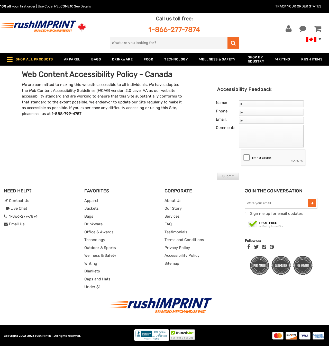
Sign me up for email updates (276, 213)
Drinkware (93, 224)
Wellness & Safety (100, 255)
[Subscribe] (312, 203)
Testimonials (175, 232)
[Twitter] (256, 247)
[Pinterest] (272, 247)
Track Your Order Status (298, 6)
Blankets (92, 271)
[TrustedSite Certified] (265, 224)
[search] (233, 43)
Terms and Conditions (184, 239)
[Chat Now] (302, 29)
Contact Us (18, 200)
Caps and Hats (97, 279)
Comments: (226, 127)
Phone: (222, 111)
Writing (90, 263)
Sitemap (171, 263)
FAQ (168, 224)
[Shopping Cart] (317, 29)
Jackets (91, 208)
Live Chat (18, 208)
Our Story (173, 208)
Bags (88, 216)
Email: (221, 119)
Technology (94, 239)
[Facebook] (249, 247)
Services (172, 216)
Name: (221, 102)
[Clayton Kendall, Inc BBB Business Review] (151, 340)
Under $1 (92, 287)
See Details (82, 6)
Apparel (91, 200)
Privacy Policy (177, 247)
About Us (172, 200)
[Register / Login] (289, 29)
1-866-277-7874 (174, 29)
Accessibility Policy (181, 255)
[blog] (264, 247)
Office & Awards (99, 232)
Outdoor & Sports (100, 247)
